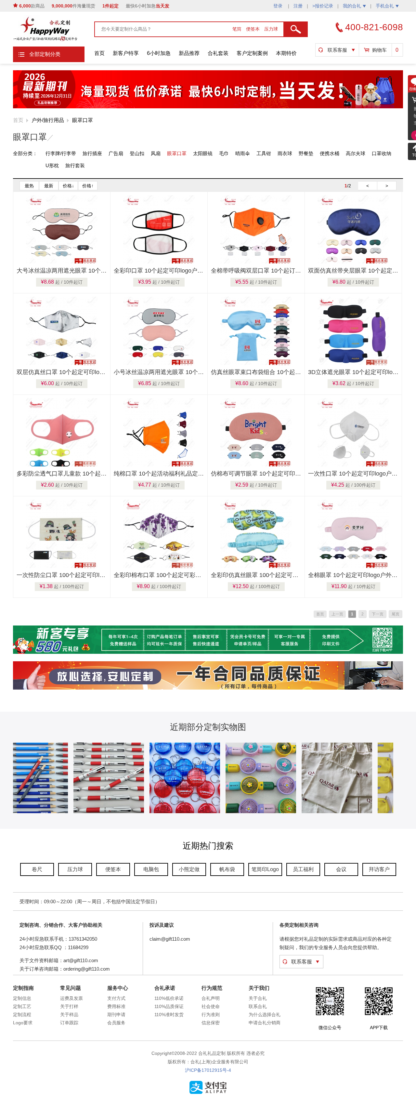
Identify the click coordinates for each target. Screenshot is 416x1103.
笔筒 (237, 29)
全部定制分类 (44, 54)
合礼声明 (211, 998)
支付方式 (116, 998)
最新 (48, 185)
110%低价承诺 (169, 998)
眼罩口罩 (82, 120)
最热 (29, 185)
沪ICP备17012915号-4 (208, 1070)
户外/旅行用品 (48, 120)
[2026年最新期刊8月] (208, 107)
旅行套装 (75, 165)
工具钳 (263, 153)
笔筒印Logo (265, 869)
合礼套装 (218, 53)
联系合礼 (258, 1006)
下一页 (378, 614)
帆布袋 (227, 869)
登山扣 (137, 153)
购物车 (379, 50)
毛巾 (224, 153)
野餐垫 (306, 153)
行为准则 (211, 1014)
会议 (341, 869)
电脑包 (151, 869)
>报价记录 (322, 5)
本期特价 (286, 53)
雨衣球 (285, 153)
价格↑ (88, 185)
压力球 (271, 29)
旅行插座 (92, 153)
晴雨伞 (242, 153)
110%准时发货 (169, 1014)
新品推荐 (189, 53)
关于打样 (69, 1006)
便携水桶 (329, 153)
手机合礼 (385, 5)
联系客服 (337, 50)
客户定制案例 (252, 53)
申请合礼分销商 (264, 1022)
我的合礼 (352, 5)
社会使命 (211, 1006)
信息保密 (211, 1022)
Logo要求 (22, 1022)
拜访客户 (379, 869)
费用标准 (116, 1006)
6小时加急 (159, 53)
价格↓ (68, 185)
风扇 (156, 153)
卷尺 (37, 869)
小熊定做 (189, 869)
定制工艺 (22, 1006)
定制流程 (22, 1014)
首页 (99, 53)
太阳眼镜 (203, 153)
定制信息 (22, 998)
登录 (278, 5)
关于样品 (69, 1014)
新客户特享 (126, 53)
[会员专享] (208, 652)
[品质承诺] (208, 688)
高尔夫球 (355, 153)
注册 (298, 5)
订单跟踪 (69, 1022)
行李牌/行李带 (61, 153)
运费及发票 (71, 998)
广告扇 (116, 153)
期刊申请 (116, 1014)
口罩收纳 (381, 153)
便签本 (253, 29)
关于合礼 (258, 998)
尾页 (395, 614)
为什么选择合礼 (264, 1014)
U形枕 (52, 165)
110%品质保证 (169, 1006)
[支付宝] (208, 1092)
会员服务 (116, 1022)
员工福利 (303, 869)
